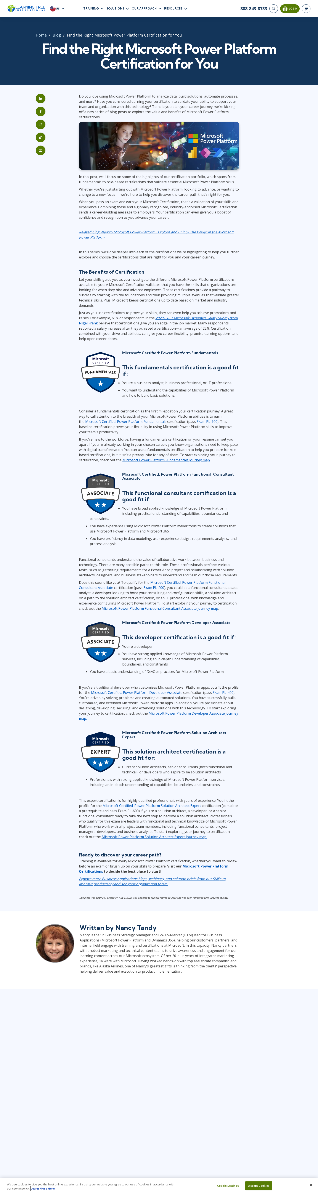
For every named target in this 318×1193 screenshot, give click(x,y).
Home (41, 35)
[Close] (311, 1185)
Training (91, 8)
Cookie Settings (228, 1186)
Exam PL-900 (207, 421)
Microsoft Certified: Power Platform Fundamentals (125, 421)
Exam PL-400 (223, 692)
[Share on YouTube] (40, 150)
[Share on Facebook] (40, 111)
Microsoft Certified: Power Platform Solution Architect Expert (152, 805)
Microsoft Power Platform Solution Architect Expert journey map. (154, 836)
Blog (57, 35)
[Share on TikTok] (40, 137)
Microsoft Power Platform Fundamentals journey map (166, 460)
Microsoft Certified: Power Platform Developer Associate (137, 692)
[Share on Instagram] (40, 124)
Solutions (115, 8)
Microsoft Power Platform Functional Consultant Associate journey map (160, 608)
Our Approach (144, 8)
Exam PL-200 (153, 587)
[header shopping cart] (306, 8)
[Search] (273, 8)
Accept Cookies (258, 1186)
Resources (173, 8)
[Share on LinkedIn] (40, 98)
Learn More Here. (43, 1188)
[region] (159, 1185)
